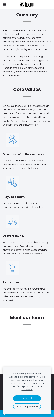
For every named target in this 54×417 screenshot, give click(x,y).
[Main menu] (4, 4)
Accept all (27, 398)
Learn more (36, 386)
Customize (27, 389)
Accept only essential (27, 406)
